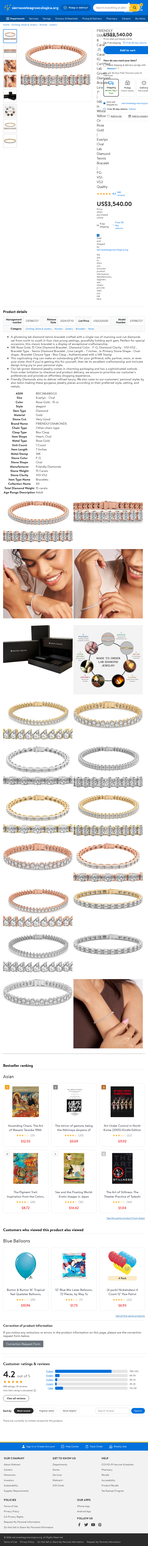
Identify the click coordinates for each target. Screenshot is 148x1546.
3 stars (49, 1379)
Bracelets (80, 328)
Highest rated (46, 1410)
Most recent (23, 1410)
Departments (17, 18)
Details (132, 109)
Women (43, 24)
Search (138, 1410)
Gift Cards (58, 1485)
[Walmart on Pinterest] (100, 1525)
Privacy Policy (11, 1511)
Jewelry (53, 24)
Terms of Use (11, 1506)
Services (33, 18)
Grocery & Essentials (66, 18)
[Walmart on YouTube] (93, 1525)
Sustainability (11, 1485)
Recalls (105, 1475)
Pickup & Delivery (92, 18)
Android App (84, 1511)
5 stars (49, 1371)
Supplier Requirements (16, 1490)
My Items (140, 18)
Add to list (116, 116)
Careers (126, 18)
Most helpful (69, 1410)
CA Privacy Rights (13, 1516)
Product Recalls (110, 1485)
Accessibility (108, 1480)
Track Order (96, 1446)
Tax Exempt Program (113, 1490)
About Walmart (12, 1464)
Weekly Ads (120, 1446)
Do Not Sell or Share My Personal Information (28, 1527)
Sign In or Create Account (40, 1446)
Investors (9, 1480)
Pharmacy (111, 18)
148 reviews (121, 194)
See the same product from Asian (126, 1218)
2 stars (49, 1383)
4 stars (49, 1375)
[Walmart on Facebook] (79, 1525)
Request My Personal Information (22, 1522)
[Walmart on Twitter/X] (86, 1525)
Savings (47, 18)
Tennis (91, 328)
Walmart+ (58, 1480)
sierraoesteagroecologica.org (112, 249)
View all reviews (16, 1398)
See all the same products (130, 1316)
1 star (50, 1388)
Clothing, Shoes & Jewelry (24, 24)
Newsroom (10, 1475)
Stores (56, 1469)
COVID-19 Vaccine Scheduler (118, 1464)
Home (6, 24)
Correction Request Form (23, 1344)
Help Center (72, 1446)
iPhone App (83, 1506)
